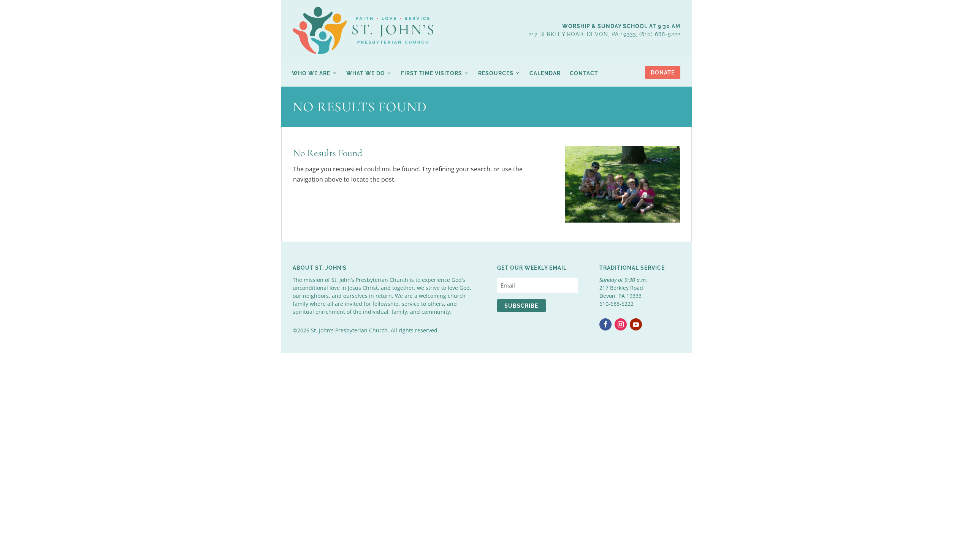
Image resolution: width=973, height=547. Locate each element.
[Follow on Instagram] (621, 324)
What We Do (365, 73)
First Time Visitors (431, 73)
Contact (584, 73)
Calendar (545, 73)
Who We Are (311, 73)
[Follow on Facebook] (605, 324)
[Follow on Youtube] (636, 324)
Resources (495, 73)
